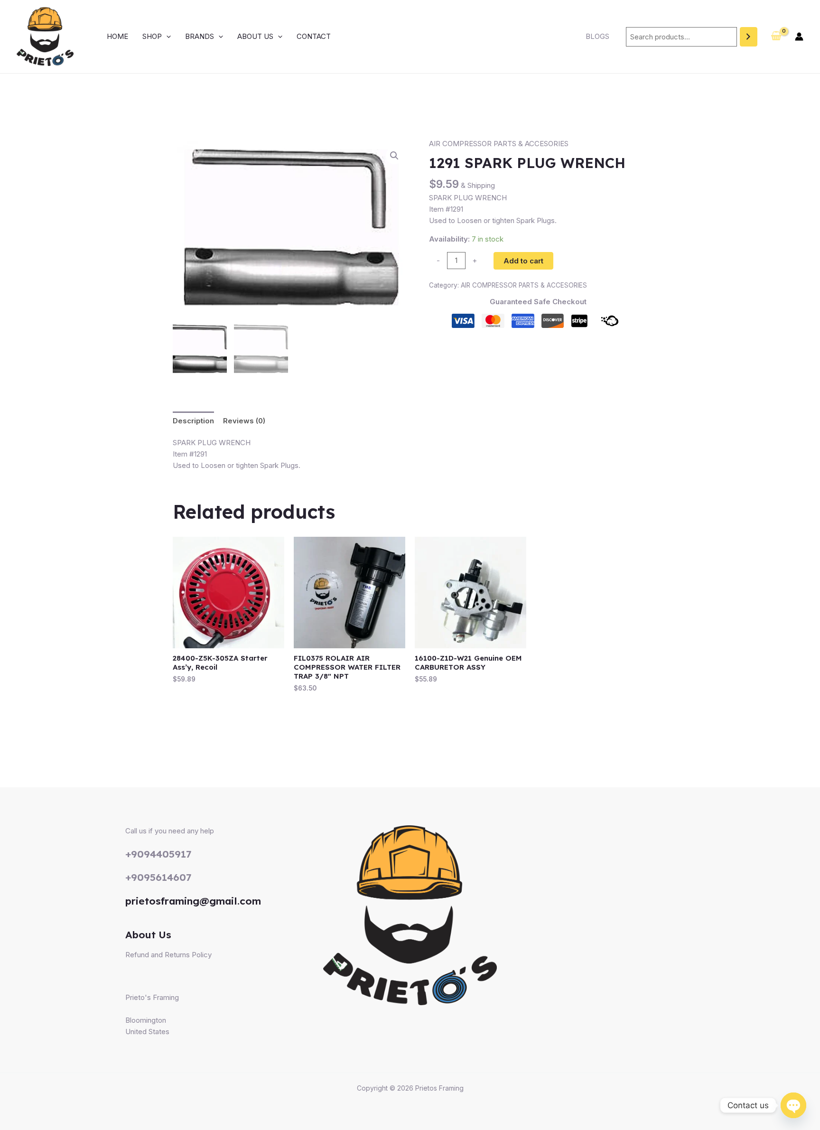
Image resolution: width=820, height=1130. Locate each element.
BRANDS (199, 36)
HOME (117, 36)
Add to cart (523, 260)
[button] (166, 36)
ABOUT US (255, 36)
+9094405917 (158, 854)
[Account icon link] (799, 36)
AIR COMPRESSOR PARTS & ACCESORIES (498, 143)
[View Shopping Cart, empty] (776, 37)
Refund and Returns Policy (168, 954)
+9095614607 (158, 877)
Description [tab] (193, 420)
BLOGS (597, 36)
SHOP (152, 36)
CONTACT (314, 36)
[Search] (748, 37)
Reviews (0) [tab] (244, 420)
